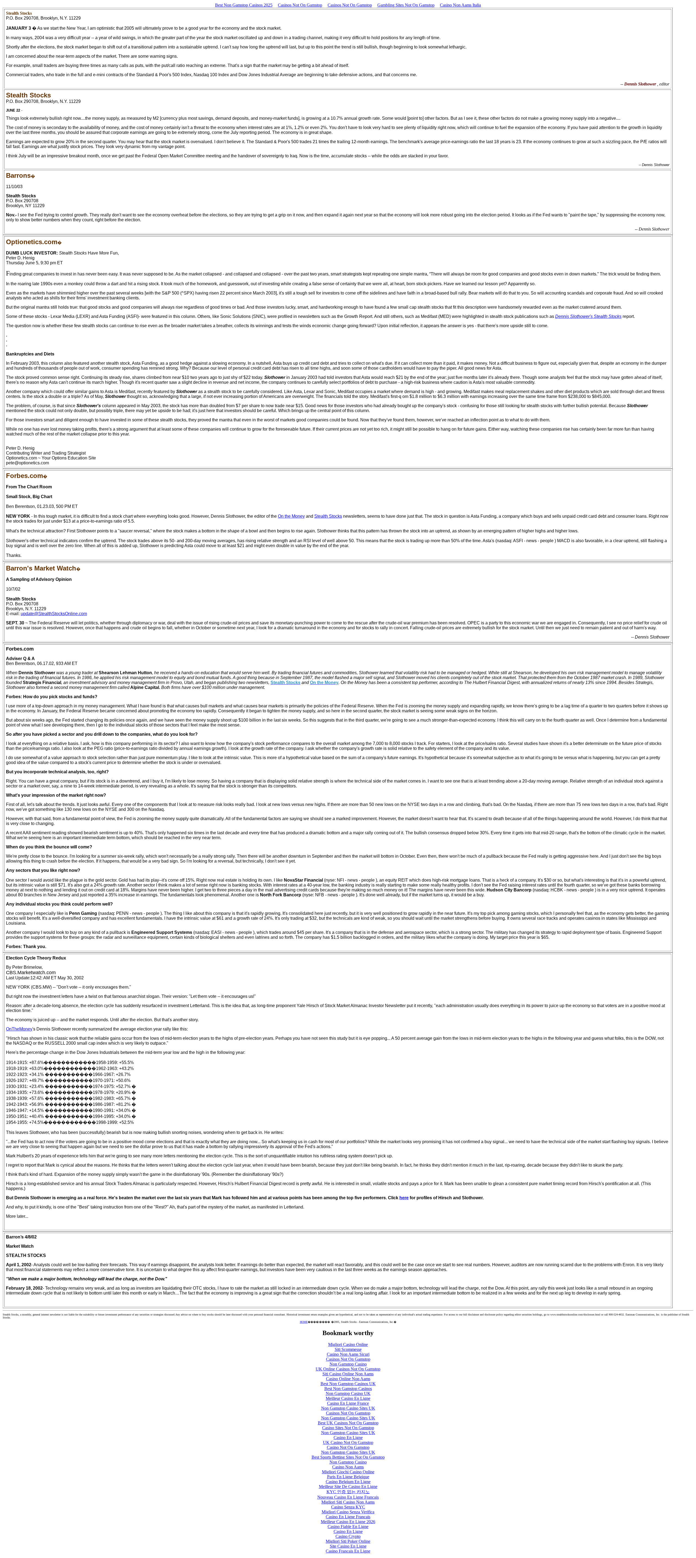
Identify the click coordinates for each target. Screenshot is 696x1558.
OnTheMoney (19, 1029)
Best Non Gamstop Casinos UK (348, 1383)
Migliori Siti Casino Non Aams (348, 1502)
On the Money (291, 516)
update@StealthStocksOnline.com (54, 613)
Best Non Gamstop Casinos (348, 1388)
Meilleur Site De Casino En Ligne (348, 1486)
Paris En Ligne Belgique (348, 1476)
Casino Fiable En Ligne (348, 1526)
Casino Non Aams (348, 1467)
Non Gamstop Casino (348, 1364)
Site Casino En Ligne (348, 1546)
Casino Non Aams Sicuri (348, 1354)
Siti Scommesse (348, 1349)
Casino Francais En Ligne (348, 1551)
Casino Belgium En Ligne (348, 1481)
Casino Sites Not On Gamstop (348, 1427)
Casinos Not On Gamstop (300, 5)
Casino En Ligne (348, 1437)
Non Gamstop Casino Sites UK (348, 1408)
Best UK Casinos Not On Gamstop (348, 1423)
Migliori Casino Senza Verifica (348, 1512)
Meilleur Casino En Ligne (348, 1398)
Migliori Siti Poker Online (348, 1541)
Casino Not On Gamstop (348, 1447)
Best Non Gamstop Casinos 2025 (243, 5)
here (404, 1197)
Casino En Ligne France (348, 1403)
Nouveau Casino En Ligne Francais (348, 1497)
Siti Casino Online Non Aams (348, 1374)
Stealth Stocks (328, 516)
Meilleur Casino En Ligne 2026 (348, 1521)
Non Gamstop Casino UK (348, 1393)
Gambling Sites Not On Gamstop (405, 5)
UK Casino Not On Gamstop (348, 1442)
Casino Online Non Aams (348, 1378)
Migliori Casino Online (348, 1344)
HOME (304, 1321)
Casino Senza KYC (348, 1507)
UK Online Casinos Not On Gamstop (348, 1369)
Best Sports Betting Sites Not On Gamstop (348, 1457)
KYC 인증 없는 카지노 (348, 1491)
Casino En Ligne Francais (348, 1516)
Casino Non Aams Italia (460, 5)
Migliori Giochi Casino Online (348, 1472)
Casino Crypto (348, 1536)
